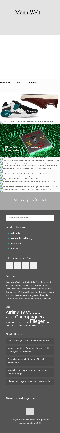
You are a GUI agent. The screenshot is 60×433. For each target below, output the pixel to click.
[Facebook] (23, 3)
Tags (18, 82)
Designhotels (11, 322)
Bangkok (33, 313)
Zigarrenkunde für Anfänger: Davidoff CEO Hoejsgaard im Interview (28, 350)
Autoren (32, 82)
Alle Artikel (16, 233)
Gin (47, 322)
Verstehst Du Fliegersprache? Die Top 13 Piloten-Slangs (27, 372)
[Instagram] (36, 3)
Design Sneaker (23, 322)
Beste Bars (10, 318)
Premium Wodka (29, 326)
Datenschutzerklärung (21, 238)
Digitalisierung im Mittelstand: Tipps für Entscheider (29, 149)
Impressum (16, 243)
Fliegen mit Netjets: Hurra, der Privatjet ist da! (29, 381)
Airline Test (18, 312)
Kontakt (15, 248)
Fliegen (38, 321)
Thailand (40, 326)
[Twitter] (28, 3)
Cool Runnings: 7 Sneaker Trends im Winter (27, 113)
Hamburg (9, 326)
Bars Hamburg (44, 313)
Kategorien (5, 82)
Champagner (29, 317)
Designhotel (48, 318)
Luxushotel (18, 326)
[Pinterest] (32, 3)
